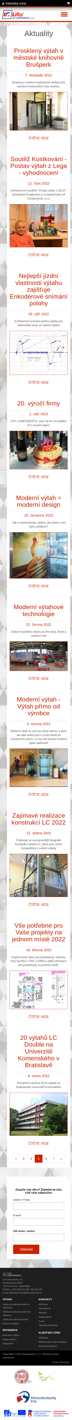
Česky (55, 1362)
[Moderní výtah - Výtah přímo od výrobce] (39, 768)
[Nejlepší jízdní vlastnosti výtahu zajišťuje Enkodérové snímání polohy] (39, 353)
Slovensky (64, 1362)
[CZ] (68, 4)
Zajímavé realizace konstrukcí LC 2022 (39, 819)
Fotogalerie (8, 1343)
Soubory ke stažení (48, 1346)
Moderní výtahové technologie (39, 610)
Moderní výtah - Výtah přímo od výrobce (38, 706)
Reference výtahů (11, 1335)
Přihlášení (43, 1338)
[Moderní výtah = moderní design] (39, 556)
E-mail (17, 1215)
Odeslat (26, 1249)
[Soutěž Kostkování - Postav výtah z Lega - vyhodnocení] (39, 226)
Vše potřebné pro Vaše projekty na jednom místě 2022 (38, 932)
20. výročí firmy (38, 403)
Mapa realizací (10, 1339)
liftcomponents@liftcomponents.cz (26, 1293)
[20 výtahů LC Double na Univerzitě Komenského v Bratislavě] (39, 1114)
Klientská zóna (16, 3)
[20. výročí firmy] (39, 450)
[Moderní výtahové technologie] (39, 656)
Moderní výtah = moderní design (38, 501)
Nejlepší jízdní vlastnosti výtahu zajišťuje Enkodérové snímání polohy (38, 289)
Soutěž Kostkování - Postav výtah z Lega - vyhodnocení (38, 165)
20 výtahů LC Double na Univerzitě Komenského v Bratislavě (38, 1051)
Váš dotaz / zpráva (24, 1231)
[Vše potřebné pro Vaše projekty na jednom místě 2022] (39, 990)
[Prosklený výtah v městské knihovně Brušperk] (39, 111)
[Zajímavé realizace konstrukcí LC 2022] (39, 876)
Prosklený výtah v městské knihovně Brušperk (38, 57)
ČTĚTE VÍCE (38, 138)
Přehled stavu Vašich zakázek (53, 1342)
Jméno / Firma (21, 1199)
